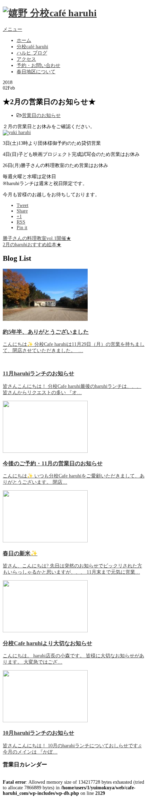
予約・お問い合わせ (38, 65)
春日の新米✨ (20, 553)
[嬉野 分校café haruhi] (50, 13)
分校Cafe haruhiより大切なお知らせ (47, 643)
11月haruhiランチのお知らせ (38, 373)
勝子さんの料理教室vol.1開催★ (37, 238)
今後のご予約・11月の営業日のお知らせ (53, 463)
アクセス (26, 59)
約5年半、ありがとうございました (46, 331)
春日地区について (36, 71)
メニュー (12, 29)
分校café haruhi (32, 46)
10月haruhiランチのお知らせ (38, 733)
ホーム (24, 40)
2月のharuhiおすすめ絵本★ (32, 244)
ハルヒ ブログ (32, 53)
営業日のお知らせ (41, 115)
